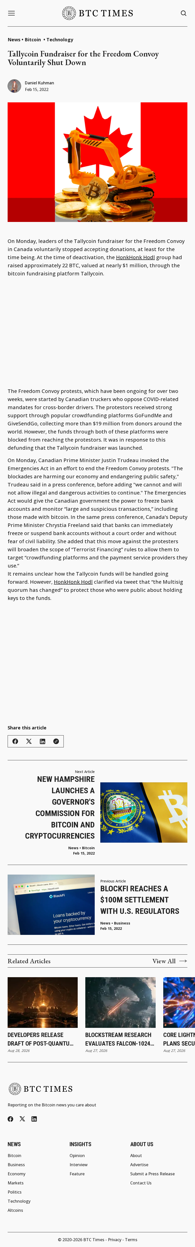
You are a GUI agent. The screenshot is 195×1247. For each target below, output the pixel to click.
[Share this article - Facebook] (15, 741)
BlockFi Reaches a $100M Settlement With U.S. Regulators (139, 900)
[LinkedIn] (34, 1119)
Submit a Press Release (152, 1174)
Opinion (77, 1156)
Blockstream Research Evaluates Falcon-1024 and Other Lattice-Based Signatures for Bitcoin (118, 1039)
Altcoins (15, 1210)
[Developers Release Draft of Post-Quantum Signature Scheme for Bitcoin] (43, 1002)
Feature (77, 1174)
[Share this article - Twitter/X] (29, 741)
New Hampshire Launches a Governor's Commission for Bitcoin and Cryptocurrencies (60, 807)
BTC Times (93, 1239)
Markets (16, 1183)
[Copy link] (56, 741)
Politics (15, 1192)
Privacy (114, 1239)
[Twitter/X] (22, 1119)
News (14, 39)
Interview (79, 1165)
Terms (131, 1239)
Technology (59, 39)
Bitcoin (33, 39)
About (136, 1156)
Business (122, 923)
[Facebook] (10, 1119)
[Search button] (183, 13)
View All (164, 961)
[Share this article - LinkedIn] (42, 741)
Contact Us (141, 1183)
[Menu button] (11, 13)
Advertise (139, 1165)
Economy (16, 1174)
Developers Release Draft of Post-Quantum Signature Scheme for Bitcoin (41, 1039)
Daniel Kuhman (39, 83)
